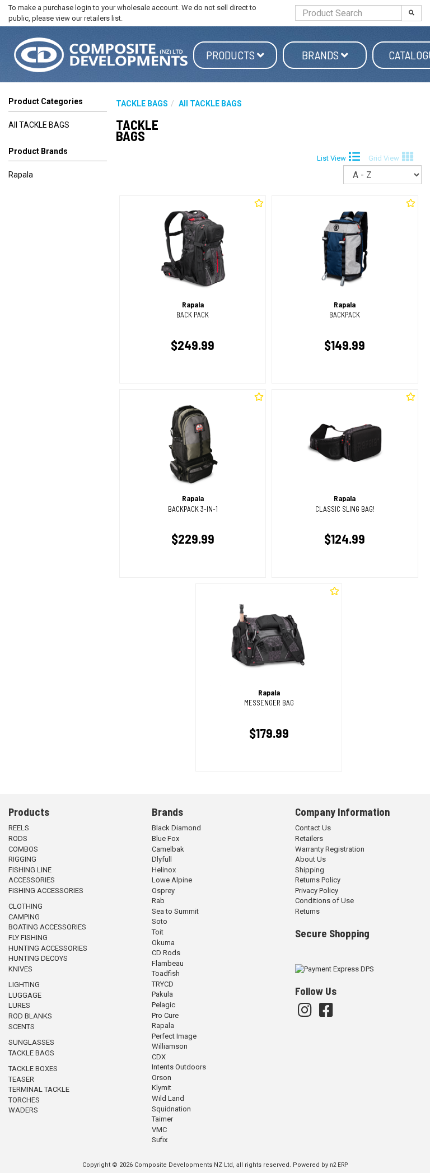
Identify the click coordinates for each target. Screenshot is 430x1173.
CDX (159, 1057)
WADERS (23, 1110)
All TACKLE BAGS (38, 124)
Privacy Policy (316, 890)
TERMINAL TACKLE (38, 1089)
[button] (57, 153)
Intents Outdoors (179, 1067)
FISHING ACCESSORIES (45, 890)
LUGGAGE (24, 995)
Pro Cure (165, 1015)
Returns (307, 911)
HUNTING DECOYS (38, 958)
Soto (159, 921)
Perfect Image (174, 1036)
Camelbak (168, 849)
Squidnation (171, 1109)
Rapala (20, 174)
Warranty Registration (329, 849)
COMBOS (23, 849)
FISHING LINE (30, 870)
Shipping (309, 870)
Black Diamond (176, 828)
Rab (158, 900)
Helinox (164, 870)
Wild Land (168, 1098)
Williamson (170, 1046)
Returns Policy (317, 880)
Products (231, 55)
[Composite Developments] (101, 55)
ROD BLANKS (30, 1016)
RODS (17, 838)
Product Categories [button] (45, 101)
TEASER (21, 1079)
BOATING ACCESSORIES (47, 927)
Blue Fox (165, 838)
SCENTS (21, 1026)
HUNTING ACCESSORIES (47, 948)
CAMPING (24, 917)
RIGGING (22, 859)
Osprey (163, 890)
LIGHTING (24, 984)
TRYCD (163, 984)
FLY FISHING (28, 937)
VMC (159, 1129)
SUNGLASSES (31, 1042)
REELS (18, 828)
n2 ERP (339, 1165)
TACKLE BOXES (33, 1068)
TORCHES (24, 1100)
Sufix (159, 1139)
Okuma (163, 942)
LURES (19, 1005)
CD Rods (166, 952)
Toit (157, 932)
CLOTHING (25, 906)
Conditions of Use (324, 900)
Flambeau (168, 963)
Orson (161, 1077)
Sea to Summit (175, 911)
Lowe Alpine (172, 880)
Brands (321, 55)
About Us (310, 859)
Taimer (162, 1119)
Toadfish (166, 973)
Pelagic (163, 1005)
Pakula (162, 994)
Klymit (161, 1087)
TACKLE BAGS (31, 1053)
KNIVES (20, 969)
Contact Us (313, 828)
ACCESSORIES (31, 880)
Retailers (309, 838)
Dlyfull (162, 859)
